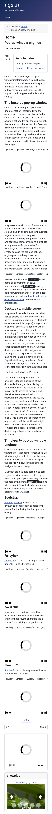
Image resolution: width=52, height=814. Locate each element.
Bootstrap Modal (13, 502)
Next (25, 719)
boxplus (20, 114)
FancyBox (9, 560)
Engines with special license (30, 68)
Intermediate (13, 48)
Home (7, 17)
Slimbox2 (9, 670)
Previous (20, 782)
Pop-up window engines (28, 63)
